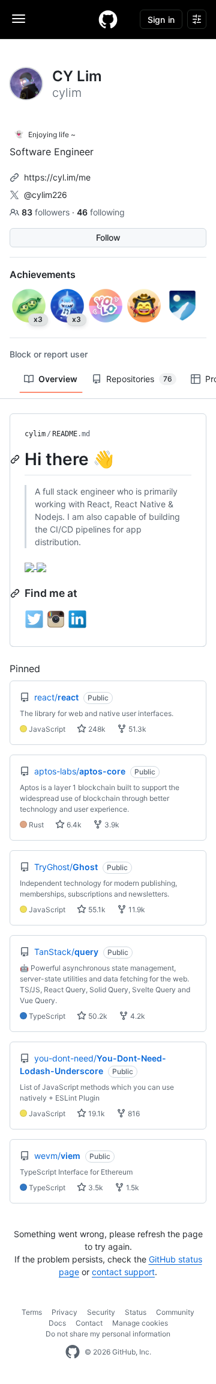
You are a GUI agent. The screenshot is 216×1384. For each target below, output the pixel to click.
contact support (123, 1272)
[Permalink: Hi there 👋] (16, 459)
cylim (35, 434)
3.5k (94, 1187)
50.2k (96, 1016)
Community (175, 1312)
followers (47, 212)
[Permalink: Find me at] (16, 593)
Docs (57, 1322)
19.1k (95, 1113)
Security (101, 1312)
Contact (89, 1322)
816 (133, 1113)
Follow (108, 237)
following (101, 212)
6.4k (73, 824)
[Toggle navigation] (19, 19)
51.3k (136, 729)
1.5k (131, 1187)
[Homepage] (108, 19)
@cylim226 (45, 195)
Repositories (139, 379)
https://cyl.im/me (57, 177)
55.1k (96, 909)
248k (96, 729)
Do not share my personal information (108, 1333)
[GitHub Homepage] (72, 1352)
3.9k (111, 824)
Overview (57, 379)
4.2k (136, 1016)
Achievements (43, 274)
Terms (32, 1312)
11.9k (136, 909)
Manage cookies (140, 1322)
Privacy (64, 1312)
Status (135, 1312)
